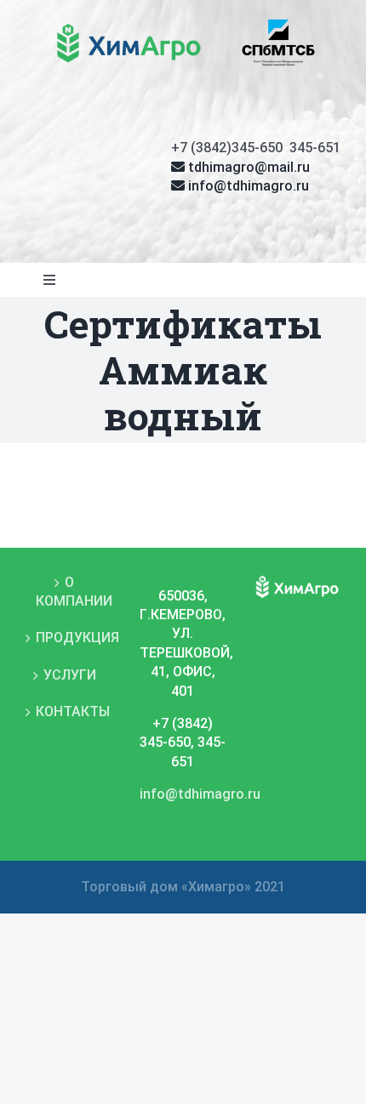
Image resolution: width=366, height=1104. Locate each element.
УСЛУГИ (69, 675)
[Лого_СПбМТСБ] (278, 23)
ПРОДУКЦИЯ (70, 637)
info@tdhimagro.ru (247, 186)
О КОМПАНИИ (70, 591)
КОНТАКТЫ (70, 711)
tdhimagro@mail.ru (247, 167)
